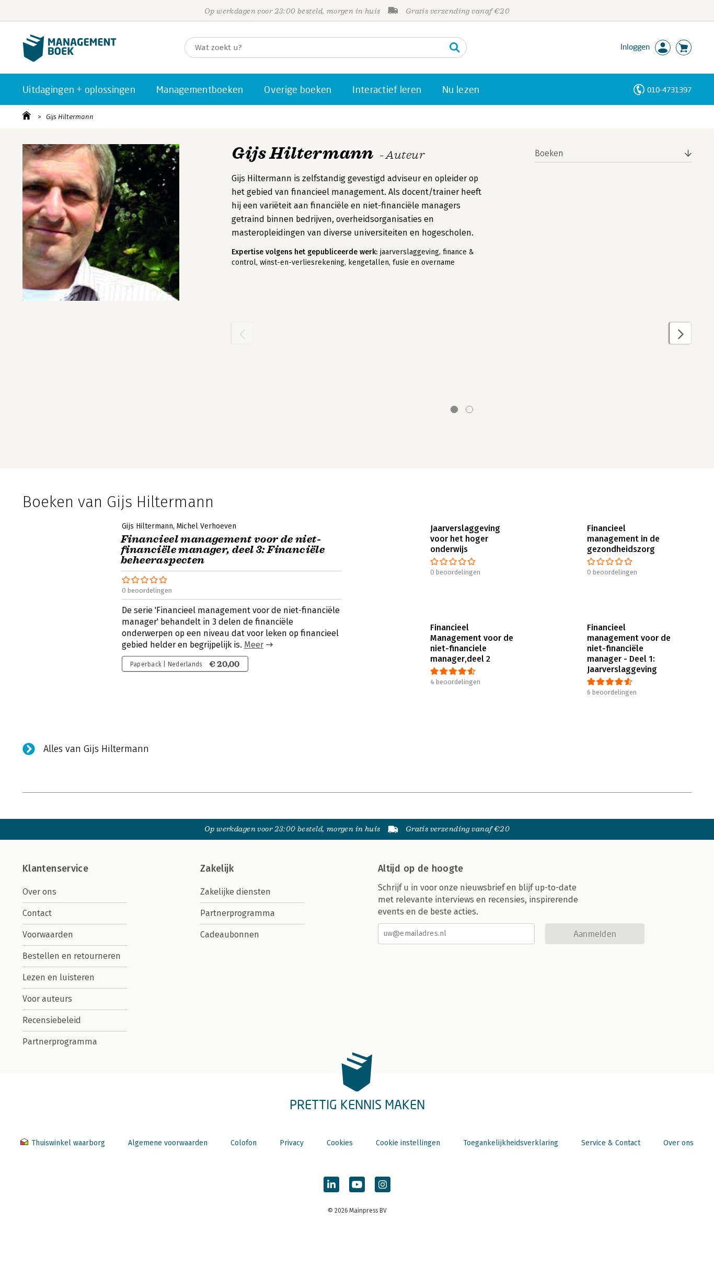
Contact (37, 913)
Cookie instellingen (408, 1142)
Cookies (340, 1142)
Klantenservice (55, 868)
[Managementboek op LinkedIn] (331, 1184)
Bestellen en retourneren (71, 956)
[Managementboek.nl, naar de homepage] (69, 59)
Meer (253, 645)
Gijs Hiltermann (70, 117)
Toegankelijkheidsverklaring (510, 1142)
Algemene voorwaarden (168, 1142)
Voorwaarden (47, 935)
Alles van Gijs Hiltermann (96, 749)
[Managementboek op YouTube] (357, 1184)
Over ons (39, 892)
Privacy (292, 1142)
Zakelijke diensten (235, 892)
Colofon (244, 1142)
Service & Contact (610, 1142)
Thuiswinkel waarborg (68, 1142)
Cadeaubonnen (229, 935)
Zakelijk (217, 868)
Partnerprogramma (59, 1042)
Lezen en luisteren (58, 977)
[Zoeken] (455, 47)
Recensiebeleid (51, 1020)
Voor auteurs (47, 999)
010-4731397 (669, 89)
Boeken (549, 153)
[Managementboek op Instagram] (382, 1184)
